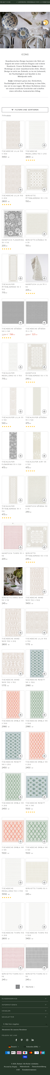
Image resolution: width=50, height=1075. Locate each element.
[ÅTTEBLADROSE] (37, 179)
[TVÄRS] (13, 537)
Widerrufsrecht (24, 1066)
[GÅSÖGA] (37, 224)
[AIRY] (37, 446)
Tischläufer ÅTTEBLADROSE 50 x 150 (11, 286)
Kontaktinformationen (29, 1070)
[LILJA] (13, 135)
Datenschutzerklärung (39, 1066)
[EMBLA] (13, 704)
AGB (18, 1070)
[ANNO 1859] (13, 581)
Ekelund (19, 1064)
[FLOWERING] (13, 224)
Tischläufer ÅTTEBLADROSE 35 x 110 (11, 508)
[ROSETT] (37, 663)
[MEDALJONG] (37, 135)
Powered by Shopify (10, 1067)
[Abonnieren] (46, 1024)
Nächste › (30, 987)
